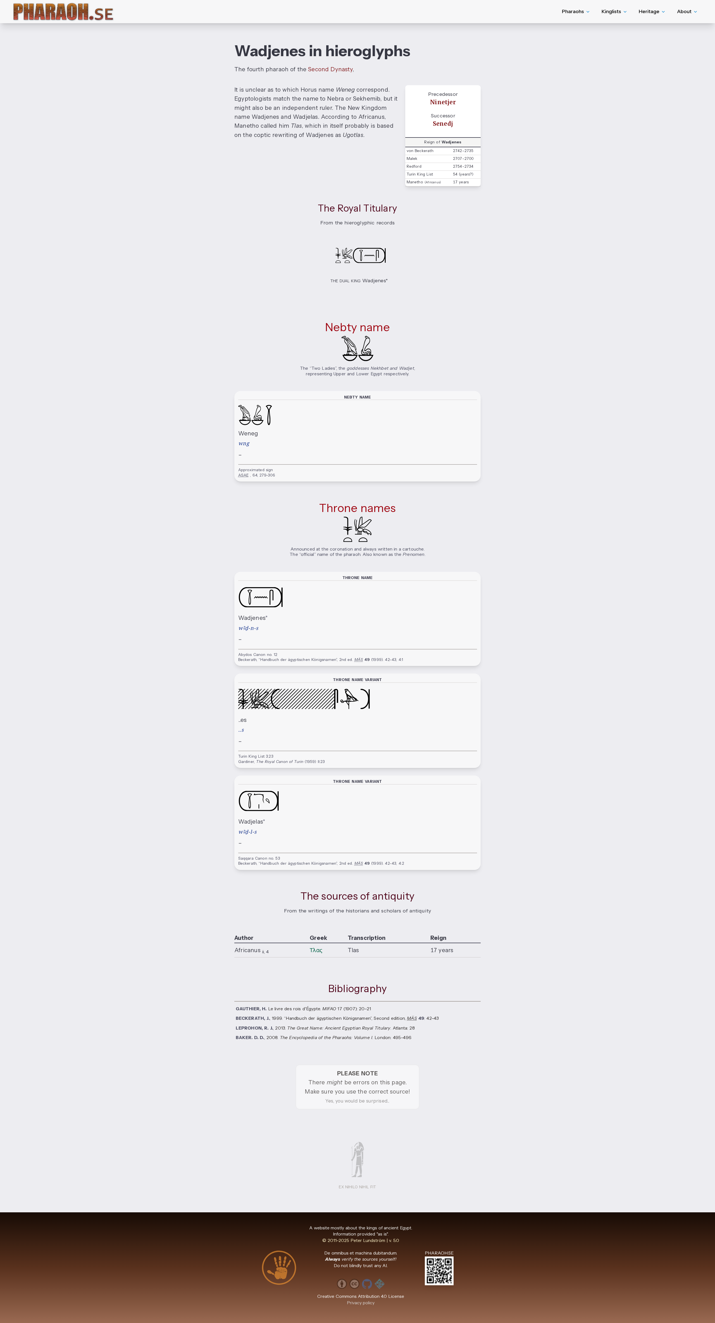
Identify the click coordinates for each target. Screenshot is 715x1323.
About (684, 11)
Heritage (649, 11)
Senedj (443, 123)
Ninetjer (443, 102)
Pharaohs (573, 11)
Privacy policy (361, 1302)
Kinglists (611, 11)
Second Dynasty (330, 69)
